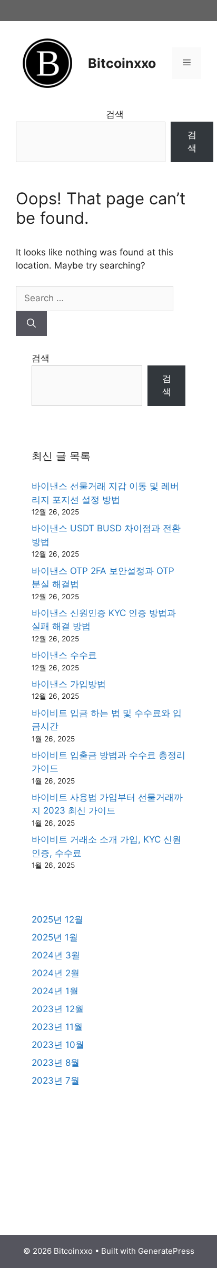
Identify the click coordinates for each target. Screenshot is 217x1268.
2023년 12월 (58, 1009)
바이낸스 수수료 (64, 655)
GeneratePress (166, 1251)
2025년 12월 (57, 919)
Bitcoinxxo (122, 63)
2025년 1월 (55, 937)
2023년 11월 (57, 1027)
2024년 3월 (56, 955)
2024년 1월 (55, 991)
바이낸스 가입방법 (69, 684)
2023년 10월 (58, 1044)
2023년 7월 (56, 1080)
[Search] (31, 323)
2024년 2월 (56, 973)
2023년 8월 (56, 1062)
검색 (115, 114)
